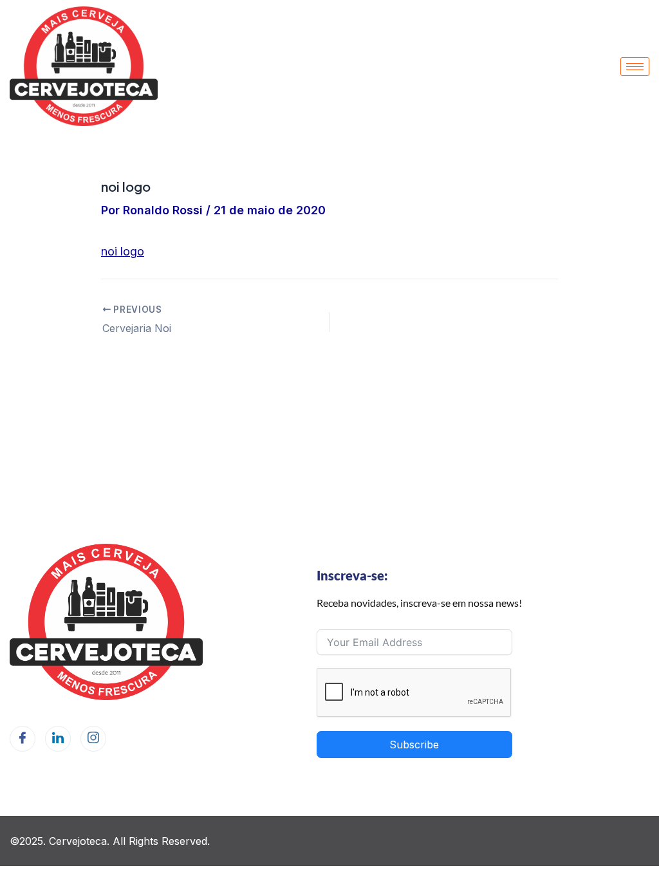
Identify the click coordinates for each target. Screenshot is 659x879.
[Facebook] (22, 739)
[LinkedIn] (58, 739)
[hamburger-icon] (634, 66)
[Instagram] (93, 739)
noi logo (122, 251)
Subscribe (414, 744)
